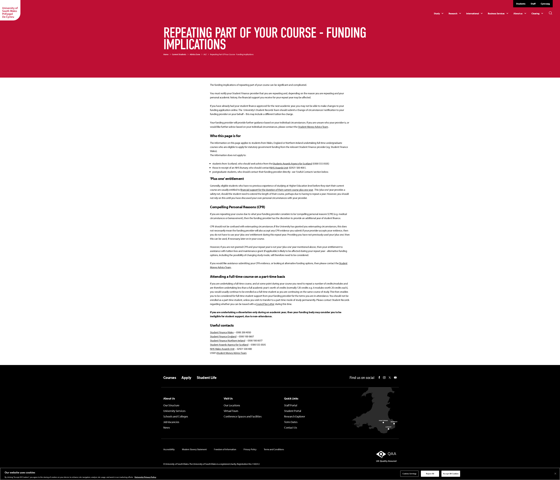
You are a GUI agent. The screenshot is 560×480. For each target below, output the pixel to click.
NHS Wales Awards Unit (222, 349)
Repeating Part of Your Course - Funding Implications (231, 54)
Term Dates (290, 422)
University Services (174, 411)
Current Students (179, 54)
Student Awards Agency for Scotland (229, 344)
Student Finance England (223, 336)
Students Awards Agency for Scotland (292, 163)
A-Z (205, 54)
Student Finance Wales (221, 332)
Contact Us (290, 427)
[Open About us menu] (520, 13)
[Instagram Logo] (384, 377)
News (166, 427)
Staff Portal (290, 405)
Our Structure (171, 405)
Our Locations (232, 405)
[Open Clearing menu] (537, 13)
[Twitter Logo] (389, 378)
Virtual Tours (231, 411)
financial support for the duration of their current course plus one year (276, 189)
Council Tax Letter (265, 304)
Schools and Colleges (175, 416)
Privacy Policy (250, 449)
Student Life (207, 377)
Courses (169, 377)
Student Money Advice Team (313, 126)
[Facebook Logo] (379, 377)
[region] (280, 474)
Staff (533, 3)
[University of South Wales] (10, 10)
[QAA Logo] (359, 456)
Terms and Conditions (274, 449)
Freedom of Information (225, 449)
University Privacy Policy (145, 477)
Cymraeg (545, 3)
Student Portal (292, 411)
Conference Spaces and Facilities (242, 416)
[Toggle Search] (550, 13)
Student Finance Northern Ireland (227, 340)
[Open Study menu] (439, 13)
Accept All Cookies (451, 473)
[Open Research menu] (455, 13)
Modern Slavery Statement (194, 449)
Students (520, 3)
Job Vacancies (171, 422)
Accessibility (169, 449)
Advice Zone (195, 54)
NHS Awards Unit (279, 167)
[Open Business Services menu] (498, 13)
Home (165, 54)
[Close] (555, 473)
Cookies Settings (409, 473)
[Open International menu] (474, 13)
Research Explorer (294, 416)
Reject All (430, 473)
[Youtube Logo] (395, 378)
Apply (186, 377)
